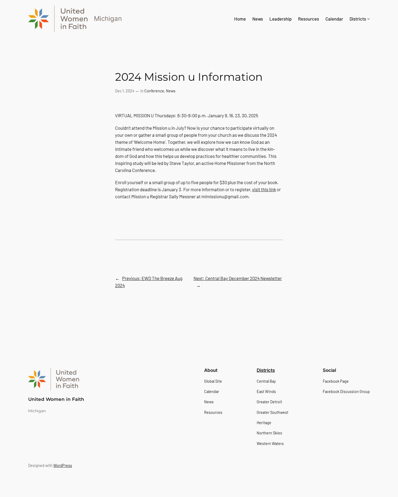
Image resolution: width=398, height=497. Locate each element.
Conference (154, 91)
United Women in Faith (56, 399)
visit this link (264, 189)
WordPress (62, 465)
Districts (266, 370)
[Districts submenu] (368, 18)
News (170, 91)
